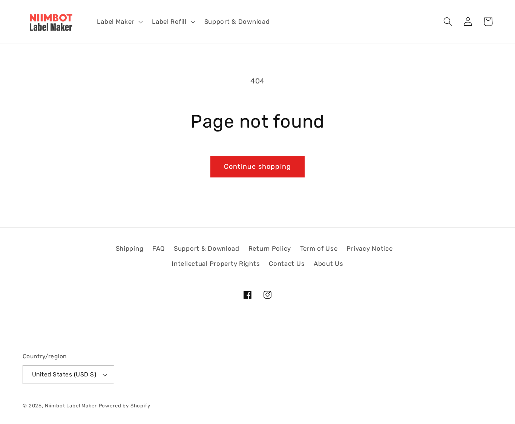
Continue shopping (257, 166)
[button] (119, 21)
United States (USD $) (64, 374)
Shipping (130, 248)
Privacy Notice (369, 248)
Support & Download (206, 248)
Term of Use (319, 248)
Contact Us (287, 263)
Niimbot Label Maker (71, 406)
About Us (328, 263)
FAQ (158, 248)
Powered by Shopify (124, 406)
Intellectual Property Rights (216, 263)
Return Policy (269, 248)
